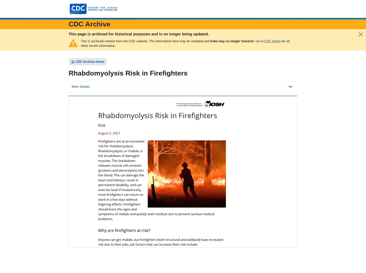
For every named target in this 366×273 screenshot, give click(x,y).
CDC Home (272, 41)
